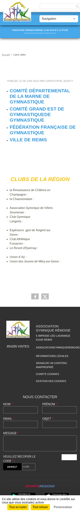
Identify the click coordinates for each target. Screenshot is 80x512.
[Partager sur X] (45, 296)
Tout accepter (18, 507)
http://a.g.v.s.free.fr (38, 212)
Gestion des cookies (51, 381)
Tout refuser (40, 507)
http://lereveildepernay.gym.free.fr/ (32, 252)
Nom (8, 404)
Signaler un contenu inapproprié (51, 365)
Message (11, 433)
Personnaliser (63, 507)
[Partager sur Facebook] (35, 296)
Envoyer (69, 457)
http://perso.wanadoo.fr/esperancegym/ (45, 234)
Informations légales (52, 356)
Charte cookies (47, 374)
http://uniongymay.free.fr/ (43, 257)
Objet (48, 419)
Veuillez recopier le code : (19, 458)
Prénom (49, 404)
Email (9, 419)
